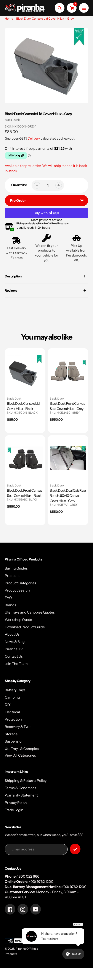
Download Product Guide (25, 627)
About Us (12, 634)
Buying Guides (16, 568)
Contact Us (14, 656)
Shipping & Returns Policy (25, 780)
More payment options (46, 220)
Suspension (14, 741)
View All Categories (20, 755)
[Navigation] (84, 8)
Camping (12, 697)
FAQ (8, 597)
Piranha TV (14, 649)
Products (12, 575)
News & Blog (15, 641)
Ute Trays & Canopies (22, 748)
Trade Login (14, 810)
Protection (13, 719)
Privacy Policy (16, 802)
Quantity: (19, 185)
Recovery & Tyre (17, 726)
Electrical (12, 712)
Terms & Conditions (20, 788)
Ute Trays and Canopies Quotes (30, 612)
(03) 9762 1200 (41, 881)
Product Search (17, 590)
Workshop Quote (18, 619)
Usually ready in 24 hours (33, 228)
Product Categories (20, 583)
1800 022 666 (28, 876)
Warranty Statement (21, 795)
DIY (8, 704)
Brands (10, 605)
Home (9, 18)
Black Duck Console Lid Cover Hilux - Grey (45, 18)
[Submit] (75, 849)
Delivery (34, 138)
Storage (11, 734)
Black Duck (12, 120)
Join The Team (16, 663)
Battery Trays (15, 690)
